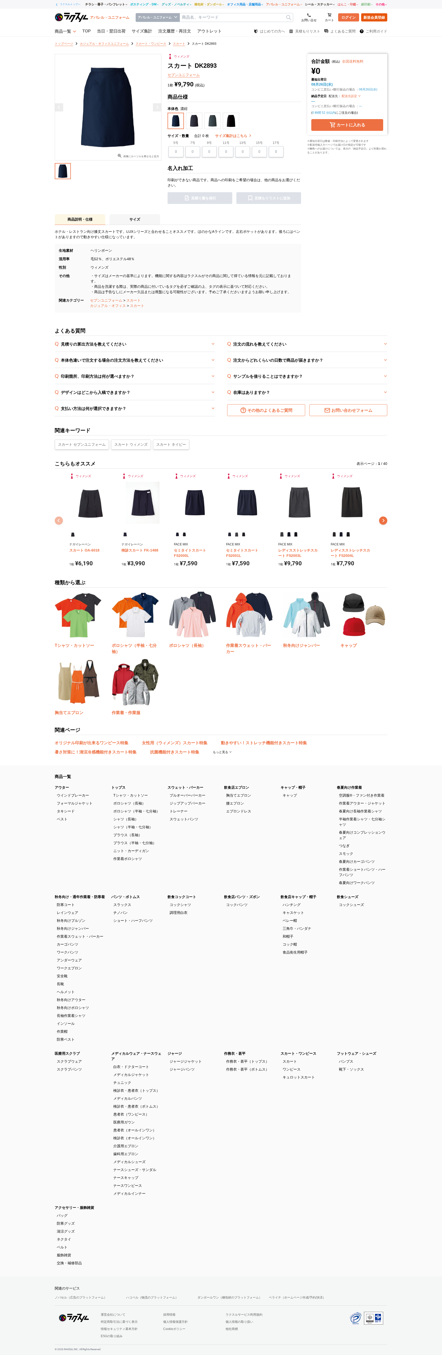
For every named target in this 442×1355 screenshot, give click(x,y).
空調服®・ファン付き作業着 (361, 795)
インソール (66, 1023)
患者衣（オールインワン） (134, 1130)
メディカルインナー (129, 1193)
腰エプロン (235, 803)
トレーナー (178, 811)
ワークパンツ (67, 952)
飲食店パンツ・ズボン (242, 897)
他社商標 (232, 1329)
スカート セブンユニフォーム (82, 444)
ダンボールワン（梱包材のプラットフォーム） (229, 1297)
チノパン (120, 913)
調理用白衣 (178, 913)
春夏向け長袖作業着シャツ (360, 811)
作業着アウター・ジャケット (362, 803)
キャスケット (293, 913)
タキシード (66, 811)
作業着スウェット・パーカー (80, 936)
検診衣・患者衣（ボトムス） (136, 1106)
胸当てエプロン (238, 795)
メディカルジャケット (131, 1075)
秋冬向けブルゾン (71, 920)
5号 (175, 143)
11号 (226, 143)
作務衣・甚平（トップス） (247, 1061)
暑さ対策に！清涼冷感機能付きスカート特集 (96, 752)
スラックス (122, 905)
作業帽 (62, 1031)
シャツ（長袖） (125, 819)
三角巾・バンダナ (297, 928)
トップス (118, 787)
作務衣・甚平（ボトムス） (247, 1069)
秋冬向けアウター (71, 1000)
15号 (259, 143)
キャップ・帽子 (293, 787)
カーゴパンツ (67, 944)
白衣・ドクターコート (131, 1067)
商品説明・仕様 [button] (80, 219)
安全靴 (62, 976)
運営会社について (113, 1314)
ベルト (62, 1247)
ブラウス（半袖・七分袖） (134, 843)
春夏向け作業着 (349, 787)
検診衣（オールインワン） (134, 1138)
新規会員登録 (374, 17)
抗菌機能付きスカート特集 (174, 752)
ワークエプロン (69, 968)
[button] (65, 31)
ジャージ (175, 1053)
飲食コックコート (182, 897)
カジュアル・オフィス (108, 306)
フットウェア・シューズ (356, 1053)
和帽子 (288, 936)
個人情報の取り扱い (239, 1322)
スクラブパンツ (69, 1069)
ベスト (62, 819)
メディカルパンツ (127, 1098)
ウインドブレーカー (73, 795)
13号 (242, 143)
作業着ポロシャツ (127, 859)
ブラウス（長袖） (127, 835)
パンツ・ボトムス (125, 897)
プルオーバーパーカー (187, 795)
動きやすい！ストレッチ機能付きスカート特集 (264, 743)
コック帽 (290, 944)
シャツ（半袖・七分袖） (133, 827)
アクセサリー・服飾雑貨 (74, 1207)
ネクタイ (64, 1239)
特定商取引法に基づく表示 (119, 1322)
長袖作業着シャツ (71, 1016)
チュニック (122, 1083)
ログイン (348, 17)
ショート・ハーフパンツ (133, 920)
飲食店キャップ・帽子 (298, 897)
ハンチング (292, 905)
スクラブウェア (69, 1061)
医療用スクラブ (67, 1053)
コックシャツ (180, 905)
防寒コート (66, 905)
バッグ (62, 1215)
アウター (62, 787)
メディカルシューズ (129, 1162)
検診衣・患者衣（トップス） (136, 1090)
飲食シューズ (347, 897)
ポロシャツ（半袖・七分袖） (136, 811)
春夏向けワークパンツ (357, 883)
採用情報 (169, 1314)
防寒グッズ (66, 1223)
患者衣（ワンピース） (131, 1114)
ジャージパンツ (182, 1069)
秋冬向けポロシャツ (73, 1008)
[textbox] (236, 17)
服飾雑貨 (64, 1255)
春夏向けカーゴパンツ (357, 861)
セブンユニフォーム (106, 300)
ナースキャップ (125, 1178)
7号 (192, 143)
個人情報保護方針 (175, 1322)
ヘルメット (66, 992)
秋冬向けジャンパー (73, 928)
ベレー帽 (290, 920)
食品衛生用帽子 (295, 952)
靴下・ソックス (351, 1069)
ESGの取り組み (112, 1336)
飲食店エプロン (236, 787)
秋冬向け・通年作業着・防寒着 (80, 897)
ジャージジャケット (186, 1061)
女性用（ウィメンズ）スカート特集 (174, 743)
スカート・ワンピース (298, 1053)
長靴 (60, 984)
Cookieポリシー (174, 1329)
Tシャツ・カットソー (130, 795)
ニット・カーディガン (131, 851)
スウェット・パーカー (185, 787)
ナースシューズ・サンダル (134, 1170)
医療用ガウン (124, 1122)
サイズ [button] (134, 219)
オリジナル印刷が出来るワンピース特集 (91, 743)
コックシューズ (351, 905)
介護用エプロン (125, 1146)
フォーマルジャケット (75, 803)
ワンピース (292, 1069)
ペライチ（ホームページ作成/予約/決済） (297, 1297)
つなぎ (344, 846)
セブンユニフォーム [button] (184, 75)
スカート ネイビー (171, 444)
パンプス (346, 1061)
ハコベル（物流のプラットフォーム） (152, 1297)
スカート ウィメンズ (131, 444)
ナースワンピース (127, 1186)
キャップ (290, 795)
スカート (133, 300)
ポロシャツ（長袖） (129, 803)
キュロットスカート (299, 1077)
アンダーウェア (69, 960)
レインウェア (67, 913)
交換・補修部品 (69, 1263)
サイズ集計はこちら (231, 136)
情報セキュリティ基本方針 (119, 1329)
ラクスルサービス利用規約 (244, 1314)
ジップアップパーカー (187, 803)
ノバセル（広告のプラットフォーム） (81, 1297)
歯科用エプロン (125, 1154)
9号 (209, 143)
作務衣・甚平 (235, 1053)
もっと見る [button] (221, 752)
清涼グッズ (66, 1231)
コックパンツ (237, 905)
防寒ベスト (66, 1039)
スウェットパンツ (184, 819)
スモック (346, 854)
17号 (276, 143)
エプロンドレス (238, 811)
